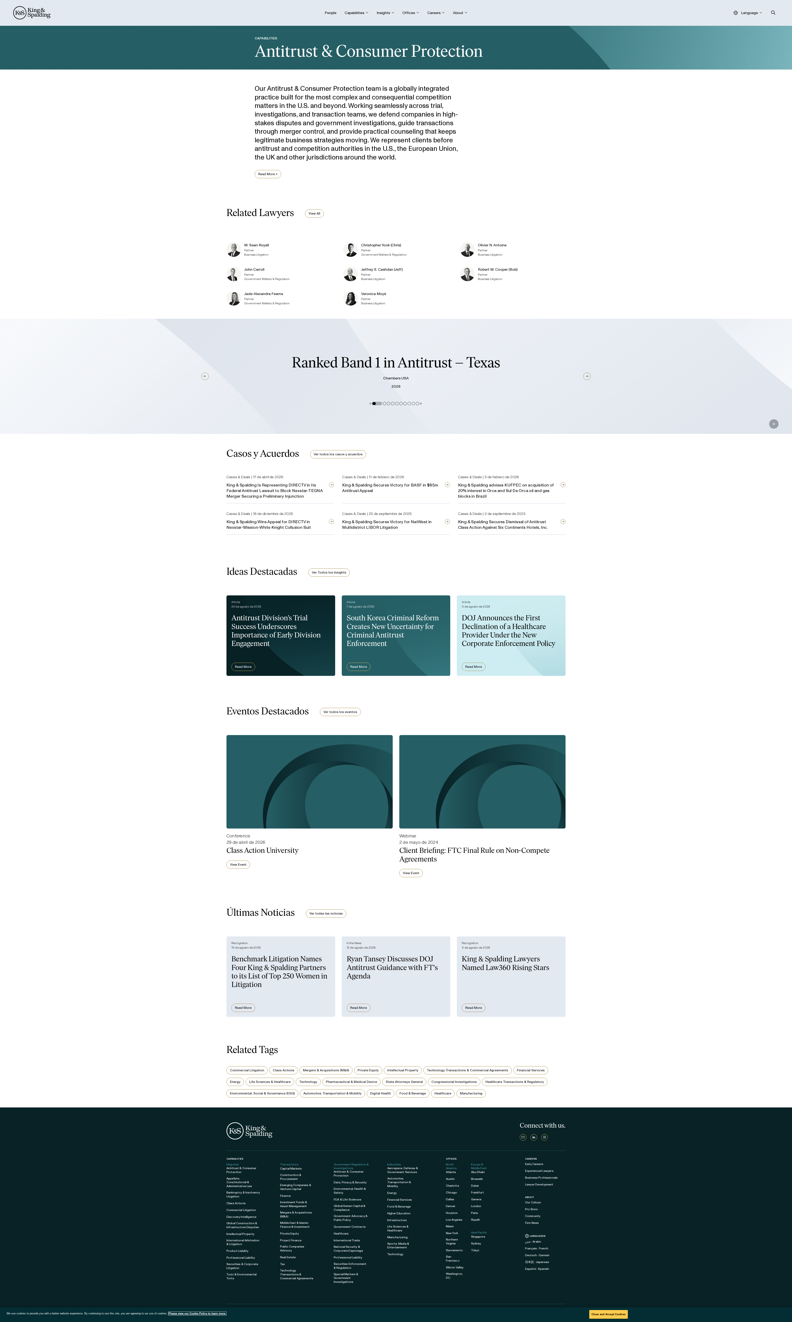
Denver (451, 1206)
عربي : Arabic (533, 1241)
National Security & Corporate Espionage (348, 1248)
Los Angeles (454, 1220)
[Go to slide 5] (392, 403)
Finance (285, 1196)
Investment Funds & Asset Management (293, 1204)
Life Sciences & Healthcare (270, 1082)
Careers (531, 1158)
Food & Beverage (413, 1093)
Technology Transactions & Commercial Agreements (467, 1070)
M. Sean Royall (256, 245)
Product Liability (237, 1251)
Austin (450, 1179)
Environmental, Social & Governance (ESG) (262, 1093)
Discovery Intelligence (241, 1217)
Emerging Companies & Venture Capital (295, 1187)
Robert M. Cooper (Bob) (498, 269)
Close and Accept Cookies (609, 1314)
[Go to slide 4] (388, 403)
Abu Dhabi (478, 1172)
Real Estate (288, 1257)
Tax (282, 1264)
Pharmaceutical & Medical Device (351, 1082)
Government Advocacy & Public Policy (351, 1218)
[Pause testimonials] (774, 424)
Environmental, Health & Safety (350, 1191)
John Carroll (254, 269)
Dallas (450, 1199)
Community (532, 1216)
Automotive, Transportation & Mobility (332, 1093)
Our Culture (533, 1202)
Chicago (451, 1192)
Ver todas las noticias (326, 913)
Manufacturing (471, 1093)
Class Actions (283, 1070)
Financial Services (531, 1070)
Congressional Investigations (454, 1082)
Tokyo (475, 1250)
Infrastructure (397, 1220)
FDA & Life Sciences (347, 1199)
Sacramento (454, 1250)
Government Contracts (350, 1227)
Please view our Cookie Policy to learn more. (197, 1313)
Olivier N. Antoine (492, 245)
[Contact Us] (523, 1137)
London (476, 1206)
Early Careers (534, 1164)
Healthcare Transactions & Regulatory (515, 1082)
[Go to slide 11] (417, 403)
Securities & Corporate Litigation (242, 1266)
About (529, 1197)
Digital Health (380, 1093)
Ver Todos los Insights (329, 572)
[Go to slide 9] (409, 403)
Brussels (477, 1179)
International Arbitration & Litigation (242, 1242)
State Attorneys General (404, 1082)
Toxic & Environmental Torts (241, 1276)
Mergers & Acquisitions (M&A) (326, 1070)
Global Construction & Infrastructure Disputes (242, 1225)
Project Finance (291, 1240)
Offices (451, 1158)
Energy (235, 1082)
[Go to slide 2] (373, 403)
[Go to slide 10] (413, 403)
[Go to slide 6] (396, 403)
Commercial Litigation (247, 1070)
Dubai (475, 1185)
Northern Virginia (452, 1241)
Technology (308, 1082)
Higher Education (398, 1213)
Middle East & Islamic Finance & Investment (295, 1225)
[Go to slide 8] (405, 403)
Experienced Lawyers (539, 1171)
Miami (450, 1226)
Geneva (476, 1199)
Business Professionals (541, 1177)
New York (452, 1233)
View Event (238, 864)
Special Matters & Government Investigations (346, 1278)
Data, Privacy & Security (350, 1182)
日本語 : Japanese (537, 1262)
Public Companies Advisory (292, 1248)
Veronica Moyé (373, 294)
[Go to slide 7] (401, 403)
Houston (452, 1213)
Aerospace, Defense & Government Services (402, 1170)
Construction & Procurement (290, 1177)
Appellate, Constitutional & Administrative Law (239, 1182)
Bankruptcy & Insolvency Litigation (243, 1194)
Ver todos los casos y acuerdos (338, 454)
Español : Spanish (537, 1269)
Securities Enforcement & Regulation (350, 1266)
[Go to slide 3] (381, 403)
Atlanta (451, 1172)
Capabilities (234, 1158)
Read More (243, 667)
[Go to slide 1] (370, 403)
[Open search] (773, 12)
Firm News (532, 1223)
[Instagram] (544, 1137)
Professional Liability (240, 1257)
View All (314, 213)
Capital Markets (291, 1168)
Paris (474, 1213)
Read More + (268, 174)
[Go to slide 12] (421, 403)
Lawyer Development (539, 1184)
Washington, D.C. (454, 1276)
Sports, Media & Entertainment (398, 1245)
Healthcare (443, 1093)
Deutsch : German (537, 1255)
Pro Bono (531, 1209)
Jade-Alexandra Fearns (263, 294)
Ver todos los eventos (340, 712)
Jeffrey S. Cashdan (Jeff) (382, 269)
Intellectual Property (402, 1070)
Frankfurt (477, 1192)
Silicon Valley (455, 1267)
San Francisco (453, 1258)
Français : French (536, 1248)
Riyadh (475, 1220)
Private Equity (368, 1070)
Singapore (478, 1236)
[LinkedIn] (533, 1137)
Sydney (476, 1243)
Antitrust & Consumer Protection (241, 1170)
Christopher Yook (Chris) (381, 245)
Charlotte (452, 1185)
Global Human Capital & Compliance (349, 1208)
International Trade (347, 1240)
